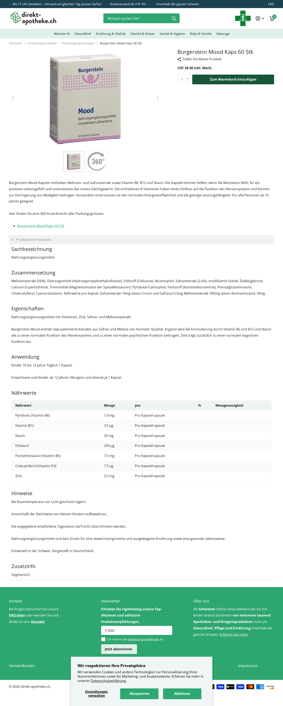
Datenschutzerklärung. (109, 680)
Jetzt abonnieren (119, 649)
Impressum (248, 665)
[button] (188, 76)
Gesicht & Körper (143, 33)
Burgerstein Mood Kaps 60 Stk (40, 226)
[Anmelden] (260, 18)
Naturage (223, 33)
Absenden (174, 18)
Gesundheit (83, 33)
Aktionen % (62, 33)
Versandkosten (22, 665)
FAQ (271, 4)
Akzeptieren (139, 693)
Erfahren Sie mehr (234, 634)
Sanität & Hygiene (172, 33)
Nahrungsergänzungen (78, 43)
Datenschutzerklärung (143, 639)
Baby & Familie (201, 33)
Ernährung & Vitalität (111, 33)
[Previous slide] (13, 98)
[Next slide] (158, 98)
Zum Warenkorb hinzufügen (233, 79)
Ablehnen (182, 693)
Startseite (15, 43)
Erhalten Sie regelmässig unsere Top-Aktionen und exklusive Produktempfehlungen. (131, 615)
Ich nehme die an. (135, 639)
